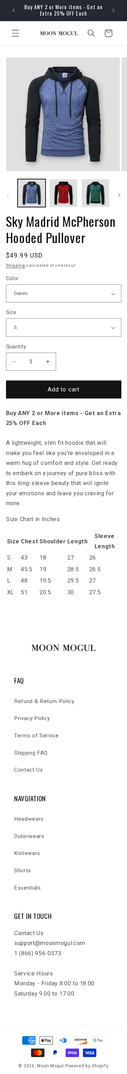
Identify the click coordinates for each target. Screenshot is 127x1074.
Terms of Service (36, 735)
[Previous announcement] (14, 10)
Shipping (15, 265)
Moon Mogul (50, 1065)
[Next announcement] (113, 10)
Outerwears (29, 836)
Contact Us (28, 770)
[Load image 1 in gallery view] (32, 193)
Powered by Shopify (87, 1065)
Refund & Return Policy (44, 701)
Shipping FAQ (31, 753)
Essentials (27, 888)
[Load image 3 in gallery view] (95, 193)
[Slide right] (119, 195)
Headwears (29, 819)
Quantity (16, 346)
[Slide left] (8, 195)
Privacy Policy (32, 718)
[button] (15, 33)
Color (12, 278)
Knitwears (27, 853)
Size (11, 312)
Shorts (22, 870)
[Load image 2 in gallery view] (63, 193)
